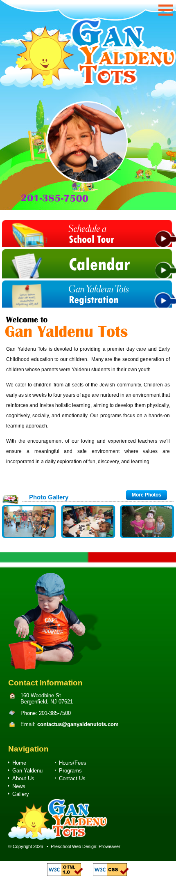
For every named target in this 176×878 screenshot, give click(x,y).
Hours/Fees (72, 763)
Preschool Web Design (73, 846)
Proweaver (109, 846)
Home (19, 763)
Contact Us (72, 778)
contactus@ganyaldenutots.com (78, 724)
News (18, 786)
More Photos (146, 495)
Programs (70, 771)
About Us (23, 778)
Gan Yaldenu (27, 771)
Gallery (20, 794)
